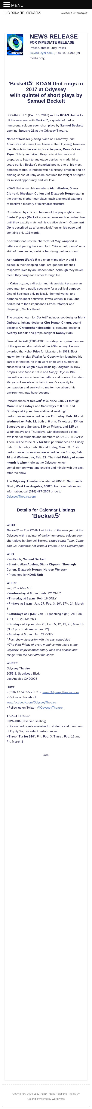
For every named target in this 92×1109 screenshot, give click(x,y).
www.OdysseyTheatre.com (61, 692)
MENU (17, 5)
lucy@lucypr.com (41, 53)
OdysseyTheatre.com (21, 496)
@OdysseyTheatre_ (50, 707)
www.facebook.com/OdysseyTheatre (31, 702)
